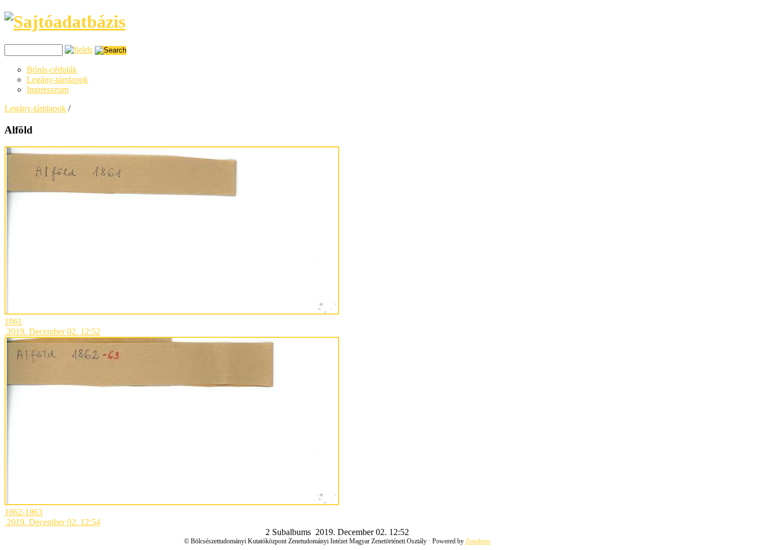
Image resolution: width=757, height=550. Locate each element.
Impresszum (48, 89)
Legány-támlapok (57, 79)
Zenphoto (478, 541)
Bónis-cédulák (52, 69)
